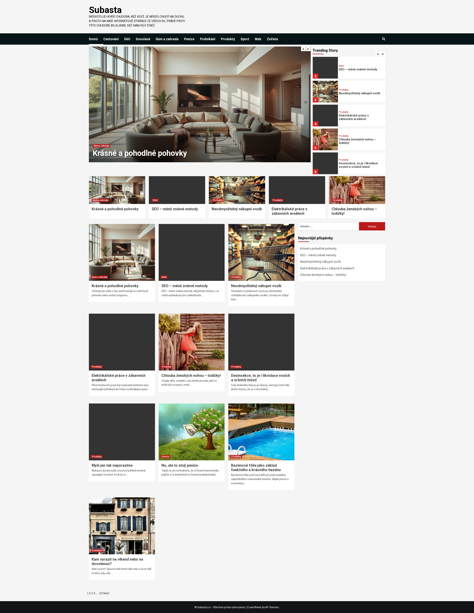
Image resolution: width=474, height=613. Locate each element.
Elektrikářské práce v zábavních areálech (354, 117)
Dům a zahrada (167, 39)
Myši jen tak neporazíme (112, 465)
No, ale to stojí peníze (179, 465)
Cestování (111, 39)
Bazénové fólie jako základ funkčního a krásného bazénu (256, 467)
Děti (127, 39)
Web (258, 39)
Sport (245, 39)
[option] (200, 104)
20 (101, 593)
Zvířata (272, 39)
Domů (93, 39)
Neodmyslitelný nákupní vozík (359, 93)
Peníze (189, 39)
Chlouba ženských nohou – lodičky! (191, 375)
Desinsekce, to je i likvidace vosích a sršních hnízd (358, 165)
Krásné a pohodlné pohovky (115, 209)
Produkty (228, 39)
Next (106, 593)
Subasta (105, 10)
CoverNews (254, 607)
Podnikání (207, 39)
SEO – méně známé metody (140, 153)
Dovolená (143, 39)
